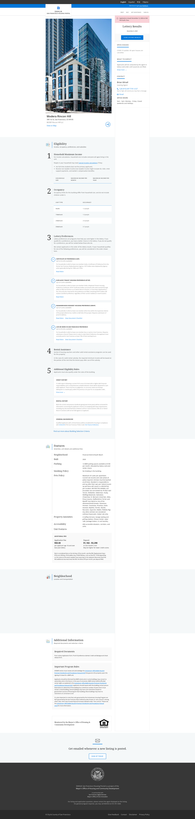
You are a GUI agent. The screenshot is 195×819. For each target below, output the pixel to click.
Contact (124, 814)
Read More (60, 271)
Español (131, 2)
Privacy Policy (144, 814)
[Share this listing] (108, 124)
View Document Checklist (73, 318)
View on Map (51, 126)
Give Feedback (113, 814)
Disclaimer (133, 814)
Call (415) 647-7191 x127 (128, 89)
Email (121, 94)
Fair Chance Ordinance (92, 425)
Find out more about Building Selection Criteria (72, 431)
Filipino (145, 2)
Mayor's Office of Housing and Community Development (97, 788)
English (123, 2)
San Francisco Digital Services (97, 795)
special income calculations (88, 163)
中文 (138, 2)
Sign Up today (97, 757)
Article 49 (62, 425)
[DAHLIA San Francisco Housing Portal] (58, 10)
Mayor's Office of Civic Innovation (97, 797)
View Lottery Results (132, 37)
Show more (121, 70)
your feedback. (143, 6)
